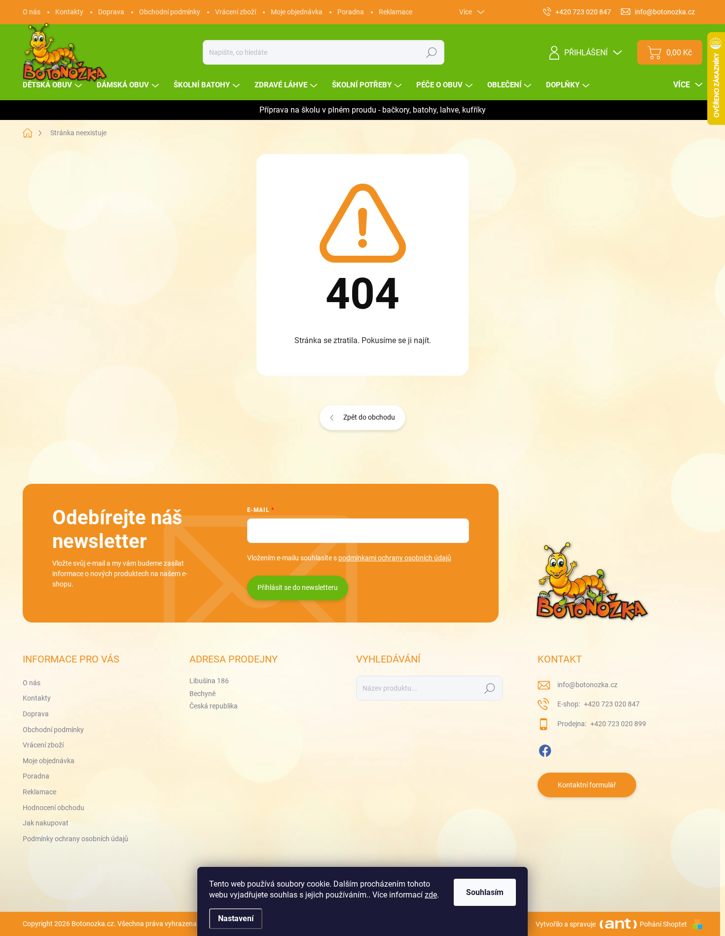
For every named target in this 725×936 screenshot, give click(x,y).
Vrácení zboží (235, 12)
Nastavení (236, 918)
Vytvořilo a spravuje (566, 924)
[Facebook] (545, 748)
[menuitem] (53, 85)
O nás (31, 12)
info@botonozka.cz (587, 685)
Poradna (350, 12)
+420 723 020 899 (617, 724)
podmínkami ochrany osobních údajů (394, 558)
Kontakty (69, 12)
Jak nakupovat (46, 823)
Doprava (111, 12)
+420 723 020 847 (611, 704)
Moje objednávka (297, 12)
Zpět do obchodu (369, 417)
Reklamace (395, 12)
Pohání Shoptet (664, 924)
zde (431, 894)
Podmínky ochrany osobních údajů (75, 839)
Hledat (432, 52)
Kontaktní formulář (587, 785)
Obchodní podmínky (169, 12)
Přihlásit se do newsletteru (297, 587)
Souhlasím (485, 892)
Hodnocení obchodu (53, 808)
